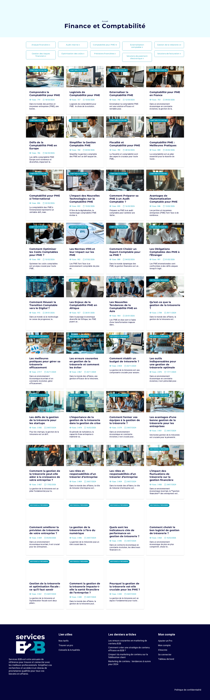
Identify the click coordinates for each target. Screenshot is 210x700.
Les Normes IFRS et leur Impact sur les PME (82, 252)
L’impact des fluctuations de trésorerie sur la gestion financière (161, 475)
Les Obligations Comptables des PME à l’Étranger (165, 252)
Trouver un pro (66, 645)
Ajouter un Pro (165, 640)
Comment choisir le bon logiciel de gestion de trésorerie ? (164, 530)
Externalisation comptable (137, 46)
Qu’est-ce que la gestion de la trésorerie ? (165, 305)
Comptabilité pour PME (105, 45)
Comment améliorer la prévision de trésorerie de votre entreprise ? (44, 530)
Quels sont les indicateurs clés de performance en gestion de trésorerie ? (124, 532)
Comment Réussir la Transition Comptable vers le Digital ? (43, 305)
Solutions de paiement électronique (137, 57)
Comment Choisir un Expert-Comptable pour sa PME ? (124, 252)
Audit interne (73, 45)
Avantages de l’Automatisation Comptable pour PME (163, 198)
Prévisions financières (105, 53)
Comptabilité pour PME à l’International (44, 197)
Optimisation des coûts (72, 53)
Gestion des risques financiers (41, 54)
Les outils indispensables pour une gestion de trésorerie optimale (163, 363)
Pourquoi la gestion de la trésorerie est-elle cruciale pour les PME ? (124, 586)
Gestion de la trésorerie (169, 45)
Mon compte (164, 645)
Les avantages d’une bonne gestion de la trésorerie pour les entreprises (163, 422)
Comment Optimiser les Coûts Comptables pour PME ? (43, 252)
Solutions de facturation (169, 53)
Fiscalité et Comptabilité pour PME (124, 144)
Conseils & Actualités (69, 650)
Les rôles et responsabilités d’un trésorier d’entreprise (84, 473)
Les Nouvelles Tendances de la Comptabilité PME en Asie (123, 307)
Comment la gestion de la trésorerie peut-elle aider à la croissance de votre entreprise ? (44, 475)
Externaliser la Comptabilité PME (121, 94)
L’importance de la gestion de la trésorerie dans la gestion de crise (85, 420)
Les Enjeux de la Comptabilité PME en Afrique (83, 305)
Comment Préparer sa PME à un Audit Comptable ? (123, 198)
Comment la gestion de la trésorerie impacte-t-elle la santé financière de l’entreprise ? (85, 588)
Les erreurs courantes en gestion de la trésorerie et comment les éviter (84, 363)
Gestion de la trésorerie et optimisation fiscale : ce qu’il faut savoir (44, 586)
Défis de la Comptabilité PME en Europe (43, 145)
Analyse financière (41, 45)
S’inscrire (162, 650)
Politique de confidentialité (188, 689)
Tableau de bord (166, 659)
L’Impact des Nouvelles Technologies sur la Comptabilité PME (85, 198)
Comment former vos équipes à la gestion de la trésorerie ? (124, 420)
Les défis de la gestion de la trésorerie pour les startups (44, 420)
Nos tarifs (64, 640)
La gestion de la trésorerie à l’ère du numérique (82, 530)
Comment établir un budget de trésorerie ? (124, 360)
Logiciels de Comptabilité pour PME (85, 94)
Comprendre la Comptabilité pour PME (44, 94)
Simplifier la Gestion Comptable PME (83, 144)
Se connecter (164, 654)
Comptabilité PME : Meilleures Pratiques (163, 144)
